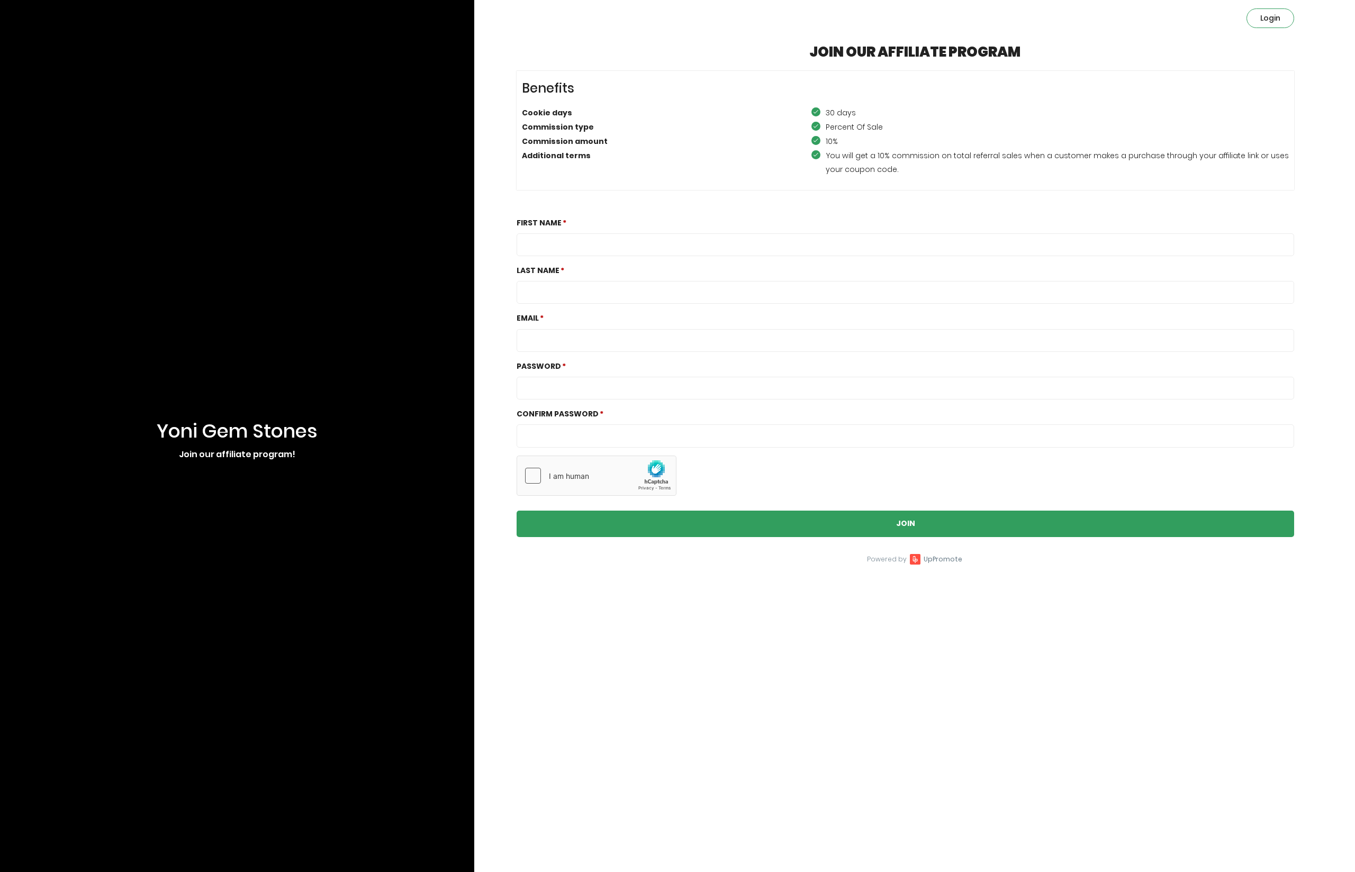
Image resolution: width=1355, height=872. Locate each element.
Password (539, 366)
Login (1270, 18)
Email (528, 318)
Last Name (538, 270)
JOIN (905, 523)
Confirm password (558, 413)
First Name (539, 222)
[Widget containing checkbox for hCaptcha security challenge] (596, 476)
